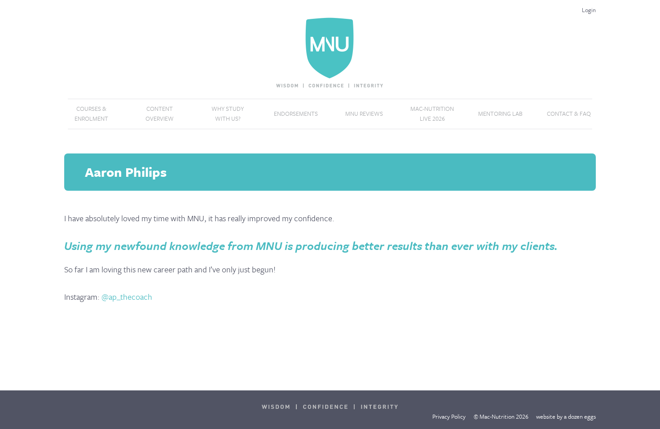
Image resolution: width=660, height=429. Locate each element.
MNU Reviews (364, 113)
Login (589, 9)
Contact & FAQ (569, 113)
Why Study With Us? (227, 113)
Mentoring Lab (500, 113)
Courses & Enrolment (91, 113)
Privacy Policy (449, 416)
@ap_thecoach (126, 296)
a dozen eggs (580, 416)
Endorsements (296, 113)
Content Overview (159, 113)
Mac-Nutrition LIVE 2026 (432, 113)
